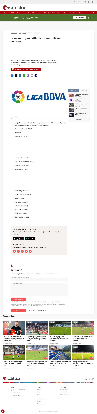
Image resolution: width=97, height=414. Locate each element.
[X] (22, 251)
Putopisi (19, 2)
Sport (39, 12)
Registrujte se (42, 310)
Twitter (85, 2)
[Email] (32, 75)
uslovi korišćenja (56, 302)
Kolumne (14, 2)
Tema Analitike (6, 2)
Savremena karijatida (89, 382)
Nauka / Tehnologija (78, 382)
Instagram (82, 2)
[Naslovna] (3, 411)
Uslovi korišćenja (41, 399)
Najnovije (6, 12)
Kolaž (44, 12)
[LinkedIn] (30, 251)
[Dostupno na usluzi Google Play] (30, 238)
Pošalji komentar (18, 299)
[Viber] (28, 75)
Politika (13, 12)
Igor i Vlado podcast (64, 389)
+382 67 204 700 (16, 392)
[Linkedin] (20, 75)
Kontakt (39, 394)
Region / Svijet (51, 12)
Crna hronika (27, 12)
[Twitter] (16, 75)
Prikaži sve (79, 119)
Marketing (39, 396)
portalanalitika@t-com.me (18, 395)
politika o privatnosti (48, 302)
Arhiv (38, 392)
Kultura (59, 12)
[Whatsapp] (24, 75)
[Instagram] (18, 251)
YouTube (88, 2)
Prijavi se (18, 310)
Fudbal (24, 33)
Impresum (39, 389)
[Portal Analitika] (14, 7)
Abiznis (33, 12)
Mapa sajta (39, 401)
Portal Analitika (14, 33)
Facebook (78, 2)
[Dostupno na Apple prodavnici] (18, 238)
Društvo (19, 12)
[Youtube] (26, 251)
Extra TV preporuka (64, 392)
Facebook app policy (41, 403)
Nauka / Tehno (73, 12)
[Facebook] (12, 75)
